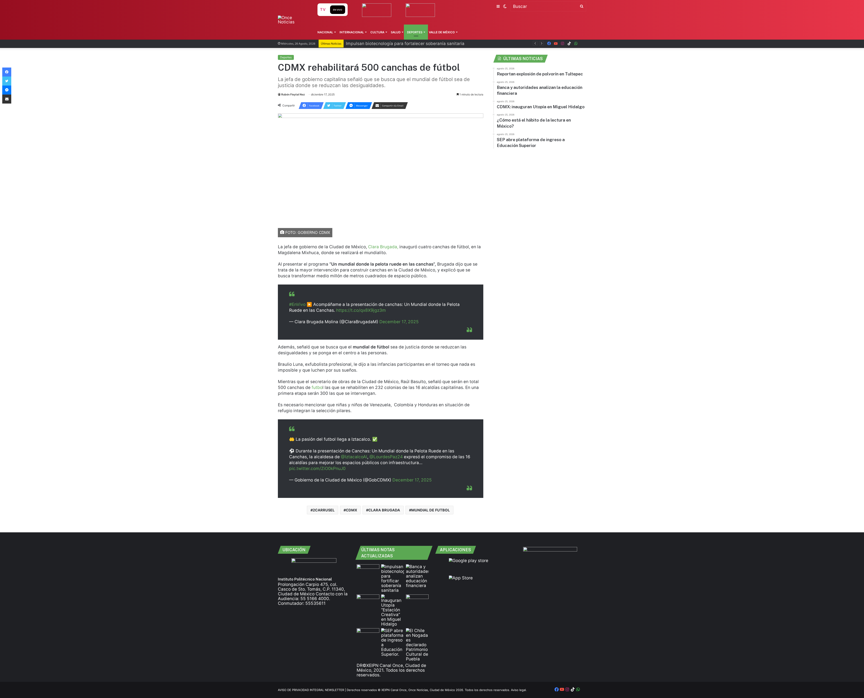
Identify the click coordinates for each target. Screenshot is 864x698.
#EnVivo (297, 304)
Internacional (352, 32)
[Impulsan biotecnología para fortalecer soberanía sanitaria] (392, 578)
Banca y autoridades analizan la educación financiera (400, 43)
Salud (395, 32)
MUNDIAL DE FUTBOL (430, 510)
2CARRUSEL (324, 510)
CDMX (351, 510)
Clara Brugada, (383, 246)
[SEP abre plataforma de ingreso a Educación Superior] (392, 642)
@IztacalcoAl (354, 456)
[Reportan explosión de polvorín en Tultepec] (368, 570)
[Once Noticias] (293, 20)
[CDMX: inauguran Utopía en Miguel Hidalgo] (392, 610)
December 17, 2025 (399, 321)
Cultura (377, 32)
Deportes (414, 32)
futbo (316, 387)
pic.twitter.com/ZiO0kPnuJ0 (317, 468)
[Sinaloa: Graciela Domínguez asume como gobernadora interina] (368, 634)
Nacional (325, 32)
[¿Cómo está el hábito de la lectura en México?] (417, 600)
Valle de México (442, 32)
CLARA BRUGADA (384, 510)
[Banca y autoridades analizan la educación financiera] (417, 576)
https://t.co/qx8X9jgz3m (361, 310)
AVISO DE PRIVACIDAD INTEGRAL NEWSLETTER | (312, 690)
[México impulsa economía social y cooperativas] (368, 600)
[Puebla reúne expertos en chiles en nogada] (417, 644)
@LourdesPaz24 (386, 456)
